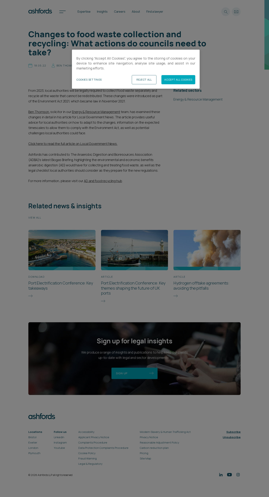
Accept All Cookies (178, 79)
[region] (136, 69)
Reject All (144, 79)
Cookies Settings (89, 79)
